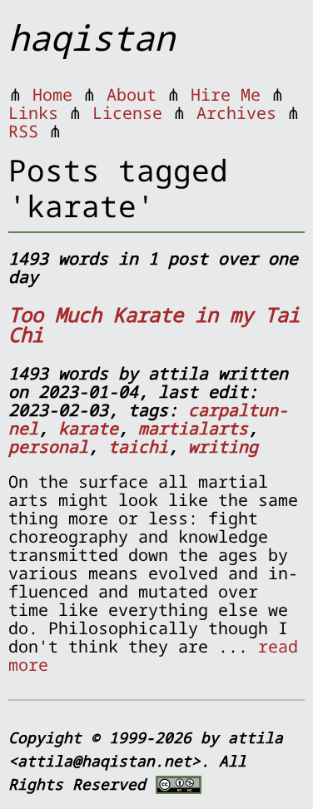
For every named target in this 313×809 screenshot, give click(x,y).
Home (52, 94)
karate (88, 428)
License (127, 113)
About (131, 94)
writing (223, 446)
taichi (138, 446)
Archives (236, 113)
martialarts (193, 428)
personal (48, 446)
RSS (23, 131)
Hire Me (226, 94)
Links (33, 113)
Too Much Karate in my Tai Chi (154, 324)
